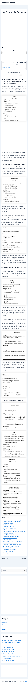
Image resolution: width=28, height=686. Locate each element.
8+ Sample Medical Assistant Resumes (12, 544)
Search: (25, 57)
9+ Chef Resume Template (9, 534)
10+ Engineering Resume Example (11, 546)
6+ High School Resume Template (10, 536)
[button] (13, 62)
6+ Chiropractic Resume (8, 551)
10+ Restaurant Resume (8, 548)
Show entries (14, 52)
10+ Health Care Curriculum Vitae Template (13, 520)
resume (3, 627)
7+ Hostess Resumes (8, 533)
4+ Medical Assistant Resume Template (12, 521)
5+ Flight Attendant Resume (9, 549)
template (3, 629)
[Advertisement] (14, 31)
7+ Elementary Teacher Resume (10, 529)
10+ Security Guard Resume (9, 528)
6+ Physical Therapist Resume (10, 543)
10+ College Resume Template (10, 553)
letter (2, 624)
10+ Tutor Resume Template (9, 525)
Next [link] (24, 75)
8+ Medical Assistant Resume (10, 538)
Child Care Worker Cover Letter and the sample (14, 531)
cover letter (4, 622)
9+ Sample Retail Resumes (9, 539)
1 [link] (20, 75)
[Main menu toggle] (25, 2)
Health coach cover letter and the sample (12, 541)
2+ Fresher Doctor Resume (9, 526)
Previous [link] (16, 75)
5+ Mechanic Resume (8, 523)
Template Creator (8, 3)
